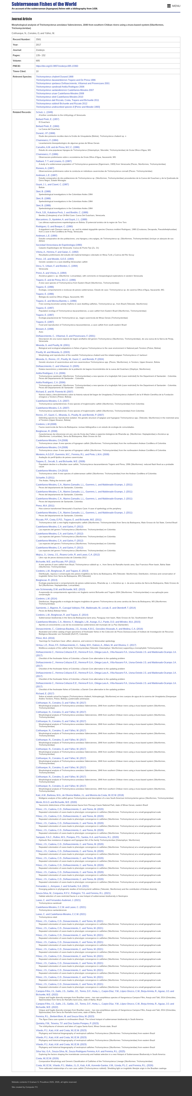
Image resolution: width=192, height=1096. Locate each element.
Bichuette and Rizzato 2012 (61, 103)
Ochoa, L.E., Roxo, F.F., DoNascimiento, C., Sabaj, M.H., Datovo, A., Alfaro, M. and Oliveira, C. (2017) (86, 645)
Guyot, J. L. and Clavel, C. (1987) (52, 184)
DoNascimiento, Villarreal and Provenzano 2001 (73, 83)
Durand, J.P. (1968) (45, 133)
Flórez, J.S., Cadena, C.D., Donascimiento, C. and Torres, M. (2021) (69, 921)
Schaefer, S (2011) (45, 477)
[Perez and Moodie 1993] (68, 107)
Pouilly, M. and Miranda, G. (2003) (53, 352)
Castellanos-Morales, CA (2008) (52, 440)
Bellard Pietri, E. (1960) (47, 126)
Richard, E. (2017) (45, 693)
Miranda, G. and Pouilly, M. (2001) (53, 345)
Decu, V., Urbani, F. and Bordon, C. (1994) (57, 266)
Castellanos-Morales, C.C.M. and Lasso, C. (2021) (61, 907)
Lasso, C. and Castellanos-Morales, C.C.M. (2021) (61, 914)
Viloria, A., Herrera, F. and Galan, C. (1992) (57, 252)
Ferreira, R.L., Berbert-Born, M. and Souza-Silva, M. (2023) (65, 1016)
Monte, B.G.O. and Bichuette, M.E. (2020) (56, 802)
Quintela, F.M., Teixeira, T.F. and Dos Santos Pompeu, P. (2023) (67, 1023)
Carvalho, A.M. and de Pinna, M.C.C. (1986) (58, 147)
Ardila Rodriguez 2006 (60, 87)
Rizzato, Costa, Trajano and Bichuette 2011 (67, 100)
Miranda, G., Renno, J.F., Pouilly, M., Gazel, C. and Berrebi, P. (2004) (70, 359)
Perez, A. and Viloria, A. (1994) (51, 273)
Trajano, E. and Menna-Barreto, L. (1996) (56, 301)
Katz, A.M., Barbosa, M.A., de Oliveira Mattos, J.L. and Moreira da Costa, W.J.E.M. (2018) (80, 795)
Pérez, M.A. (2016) (45, 638)
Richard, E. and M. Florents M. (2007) (54, 391)
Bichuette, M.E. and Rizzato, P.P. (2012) (55, 561)
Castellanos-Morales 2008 (60, 93)
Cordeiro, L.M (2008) (46, 424)
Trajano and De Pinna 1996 (66, 80)
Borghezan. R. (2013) (46, 580)
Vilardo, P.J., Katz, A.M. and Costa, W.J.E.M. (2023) (61, 1030)
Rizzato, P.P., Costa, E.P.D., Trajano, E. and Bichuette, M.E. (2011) (68, 519)
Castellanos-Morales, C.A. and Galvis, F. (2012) (59, 526)
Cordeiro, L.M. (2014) (46, 598)
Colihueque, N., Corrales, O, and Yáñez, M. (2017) (61, 703)
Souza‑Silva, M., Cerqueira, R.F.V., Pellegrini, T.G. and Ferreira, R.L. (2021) (73, 893)
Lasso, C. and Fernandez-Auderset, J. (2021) (58, 900)
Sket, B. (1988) (43, 191)
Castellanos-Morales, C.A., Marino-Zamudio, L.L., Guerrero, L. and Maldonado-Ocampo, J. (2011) (84, 484)
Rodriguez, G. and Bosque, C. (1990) (54, 226)
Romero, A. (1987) (45, 168)
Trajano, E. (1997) (45, 308)
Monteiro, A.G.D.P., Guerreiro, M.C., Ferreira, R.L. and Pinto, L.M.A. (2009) (72, 454)
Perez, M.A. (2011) (45, 505)
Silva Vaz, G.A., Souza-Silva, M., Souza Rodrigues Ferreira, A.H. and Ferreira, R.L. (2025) (80, 1051)
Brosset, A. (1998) (45, 329)
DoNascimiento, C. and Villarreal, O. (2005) (57, 366)
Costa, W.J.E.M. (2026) (47, 1058)
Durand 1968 (54, 76)
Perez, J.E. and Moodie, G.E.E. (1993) (55, 259)
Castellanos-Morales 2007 (65, 90)
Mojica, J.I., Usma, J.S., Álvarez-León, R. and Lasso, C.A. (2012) (68, 554)
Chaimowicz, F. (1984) (47, 140)
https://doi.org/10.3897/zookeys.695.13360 (57, 66)
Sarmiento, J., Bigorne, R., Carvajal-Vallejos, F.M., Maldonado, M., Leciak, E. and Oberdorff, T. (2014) (86, 608)
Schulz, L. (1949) (44, 112)
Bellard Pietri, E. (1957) (47, 119)
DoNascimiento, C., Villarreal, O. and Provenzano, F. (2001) (65, 336)
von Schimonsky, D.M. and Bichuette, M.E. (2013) (60, 589)
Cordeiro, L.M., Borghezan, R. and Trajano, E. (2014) (62, 615)
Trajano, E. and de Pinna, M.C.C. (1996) (56, 280)
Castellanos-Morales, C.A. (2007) (52, 401)
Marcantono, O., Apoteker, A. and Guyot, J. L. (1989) (61, 219)
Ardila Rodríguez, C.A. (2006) (50, 373)
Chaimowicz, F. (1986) (47, 154)
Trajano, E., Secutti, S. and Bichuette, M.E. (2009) (60, 461)
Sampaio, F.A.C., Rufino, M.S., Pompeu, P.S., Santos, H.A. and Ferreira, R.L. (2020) (77, 837)
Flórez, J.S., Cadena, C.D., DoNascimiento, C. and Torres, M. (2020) (70, 809)
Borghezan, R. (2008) (46, 431)
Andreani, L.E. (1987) (46, 175)
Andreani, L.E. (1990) (46, 236)
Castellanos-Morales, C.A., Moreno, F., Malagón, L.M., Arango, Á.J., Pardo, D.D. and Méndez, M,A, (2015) (88, 622)
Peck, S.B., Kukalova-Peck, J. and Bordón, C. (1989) (62, 212)
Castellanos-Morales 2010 (59, 97)
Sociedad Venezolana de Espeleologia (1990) (59, 245)
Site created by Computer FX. (25, 1087)
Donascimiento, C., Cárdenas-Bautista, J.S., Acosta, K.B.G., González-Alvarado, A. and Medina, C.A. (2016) (89, 629)
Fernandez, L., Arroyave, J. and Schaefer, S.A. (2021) (62, 886)
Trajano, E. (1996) (45, 287)
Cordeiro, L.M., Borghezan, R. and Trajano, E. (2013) (62, 571)
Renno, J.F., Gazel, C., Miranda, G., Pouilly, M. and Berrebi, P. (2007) (70, 415)
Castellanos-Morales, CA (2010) (52, 470)
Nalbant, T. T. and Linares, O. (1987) (54, 161)
